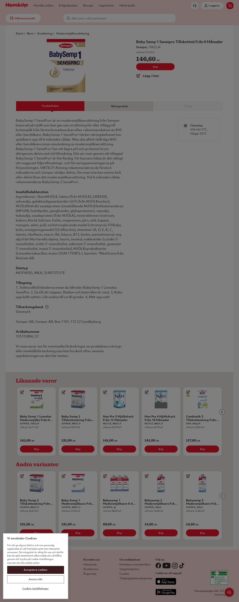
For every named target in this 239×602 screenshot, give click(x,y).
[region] (35, 566)
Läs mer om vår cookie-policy (23, 562)
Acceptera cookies (35, 569)
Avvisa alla (36, 579)
